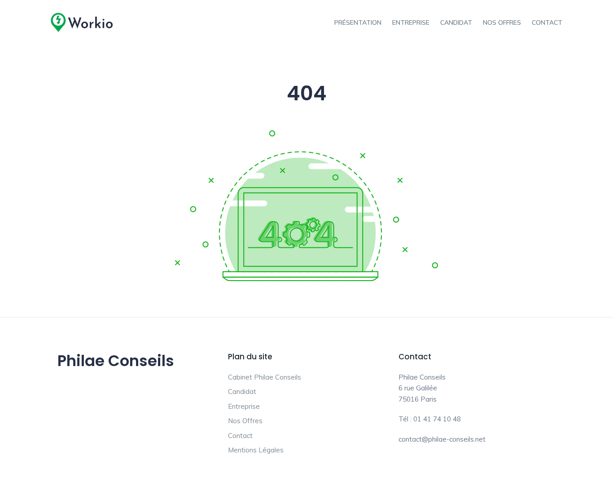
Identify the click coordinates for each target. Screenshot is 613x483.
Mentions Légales (256, 450)
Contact (547, 22)
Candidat (456, 22)
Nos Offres (502, 22)
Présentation (357, 22)
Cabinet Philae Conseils (264, 377)
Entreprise (410, 22)
